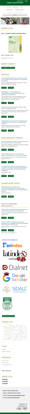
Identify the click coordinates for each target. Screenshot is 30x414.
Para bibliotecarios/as (6, 364)
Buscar (15, 14)
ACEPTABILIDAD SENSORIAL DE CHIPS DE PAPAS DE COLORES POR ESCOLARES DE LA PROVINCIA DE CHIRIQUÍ (14, 80)
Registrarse (20, 1)
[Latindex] (15, 262)
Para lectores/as (5, 360)
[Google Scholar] (15, 281)
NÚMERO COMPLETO (8, 67)
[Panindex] (12, 248)
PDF (4, 87)
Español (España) (6, 351)
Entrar (26, 1)
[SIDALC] (15, 295)
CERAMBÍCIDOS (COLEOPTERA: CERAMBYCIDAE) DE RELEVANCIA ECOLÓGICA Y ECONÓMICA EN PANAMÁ (14, 122)
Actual (9, 6)
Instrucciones (19, 9)
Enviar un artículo (8, 316)
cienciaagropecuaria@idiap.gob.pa (16, 395)
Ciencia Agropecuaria (15, 3)
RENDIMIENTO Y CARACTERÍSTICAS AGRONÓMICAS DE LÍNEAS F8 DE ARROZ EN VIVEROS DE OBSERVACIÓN (12, 93)
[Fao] (7, 310)
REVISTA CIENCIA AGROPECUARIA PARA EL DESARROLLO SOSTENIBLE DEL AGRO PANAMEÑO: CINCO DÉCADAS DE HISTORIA (14, 223)
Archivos (15, 6)
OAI (21, 6)
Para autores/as (5, 362)
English (4, 349)
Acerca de (9, 9)
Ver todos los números (8, 232)
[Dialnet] (15, 270)
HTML (11, 87)
